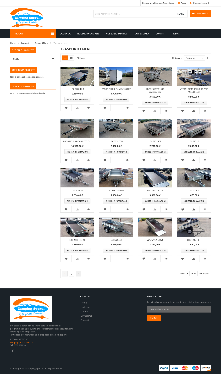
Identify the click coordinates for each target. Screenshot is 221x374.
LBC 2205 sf (116, 239)
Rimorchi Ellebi (41, 43)
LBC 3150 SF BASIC (116, 190)
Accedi (183, 2)
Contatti (85, 320)
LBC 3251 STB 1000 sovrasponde (155, 91)
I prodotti (25, 43)
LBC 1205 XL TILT (155, 239)
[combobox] (140, 13)
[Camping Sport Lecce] (27, 18)
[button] (66, 107)
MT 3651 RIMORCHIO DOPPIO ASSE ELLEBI (193, 91)
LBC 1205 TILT (193, 239)
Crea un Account (201, 2)
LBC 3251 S (194, 141)
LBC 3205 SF (77, 190)
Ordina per (177, 57)
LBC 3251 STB (116, 141)
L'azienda (85, 307)
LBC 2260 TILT (77, 89)
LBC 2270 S (194, 190)
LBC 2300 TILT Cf (155, 190)
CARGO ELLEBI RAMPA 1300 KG (116, 89)
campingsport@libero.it (21, 342)
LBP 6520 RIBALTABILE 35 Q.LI (77, 141)
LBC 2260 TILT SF (77, 239)
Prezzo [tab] (15, 58)
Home (13, 43)
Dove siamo (86, 315)
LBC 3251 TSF (155, 141)
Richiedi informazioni (77, 99)
